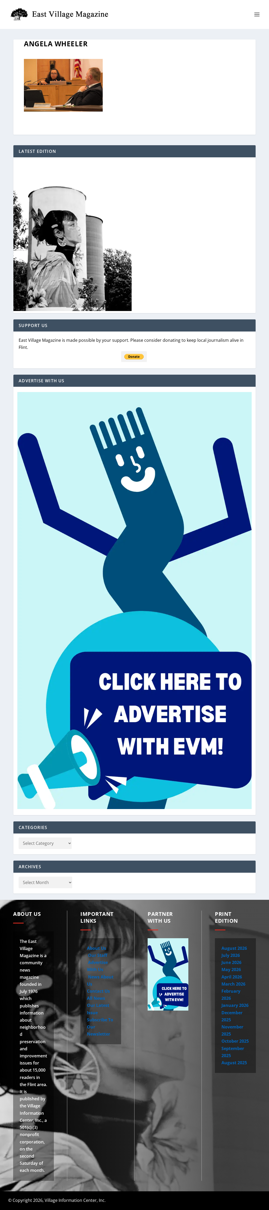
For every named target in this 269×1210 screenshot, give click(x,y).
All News (96, 998)
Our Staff (97, 955)
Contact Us (98, 991)
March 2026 (233, 984)
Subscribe (252, 1200)
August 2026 (234, 948)
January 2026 (235, 1005)
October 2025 (235, 1041)
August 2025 (234, 1063)
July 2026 (230, 955)
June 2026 (231, 962)
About (157, 1200)
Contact (181, 1200)
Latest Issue (226, 1200)
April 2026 (231, 977)
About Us (96, 948)
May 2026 (231, 969)
